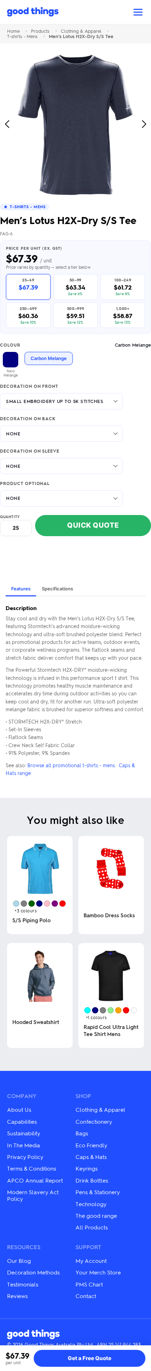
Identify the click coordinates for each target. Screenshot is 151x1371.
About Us (19, 1109)
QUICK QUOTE (93, 525)
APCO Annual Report (35, 1180)
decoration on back (27, 418)
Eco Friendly (91, 1145)
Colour (75, 345)
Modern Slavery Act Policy (33, 1195)
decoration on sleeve (29, 451)
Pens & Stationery (98, 1192)
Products (40, 31)
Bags (82, 1133)
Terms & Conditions (31, 1168)
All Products (92, 1227)
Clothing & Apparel (81, 31)
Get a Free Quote (89, 1358)
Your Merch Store (98, 1272)
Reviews (17, 1295)
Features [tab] (21, 588)
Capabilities (22, 1121)
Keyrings (87, 1168)
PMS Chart (89, 1284)
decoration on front (29, 386)
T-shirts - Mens (22, 36)
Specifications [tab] (57, 588)
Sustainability (23, 1133)
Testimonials (22, 1284)
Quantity (10, 517)
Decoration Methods (33, 1272)
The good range (96, 1215)
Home (13, 31)
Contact (86, 1295)
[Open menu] (138, 12)
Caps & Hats (91, 1156)
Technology (91, 1204)
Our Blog (19, 1260)
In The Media (23, 1145)
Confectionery (94, 1121)
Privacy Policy (25, 1156)
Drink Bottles (92, 1180)
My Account (91, 1260)
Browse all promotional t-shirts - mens (71, 765)
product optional (25, 483)
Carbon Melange (49, 358)
